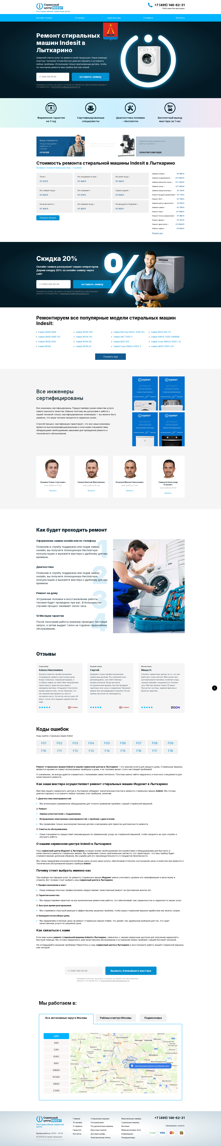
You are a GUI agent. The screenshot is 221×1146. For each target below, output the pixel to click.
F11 (59, 751)
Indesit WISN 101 (84, 336)
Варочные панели (98, 1130)
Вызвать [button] (53, 490)
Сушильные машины (130, 1122)
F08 (154, 743)
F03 (75, 743)
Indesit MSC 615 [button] (121, 341)
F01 (43, 743)
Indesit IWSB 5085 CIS (49, 336)
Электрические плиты (100, 1137)
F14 (107, 751)
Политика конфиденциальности (50, 1139)
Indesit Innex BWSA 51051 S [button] (127, 346)
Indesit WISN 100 (84, 332)
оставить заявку (90, 76)
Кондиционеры (128, 1137)
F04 (91, 743)
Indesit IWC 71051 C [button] (123, 336)
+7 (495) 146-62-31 (169, 5)
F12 (75, 751)
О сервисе (148, 18)
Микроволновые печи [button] (131, 1130)
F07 (138, 743)
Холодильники (97, 1122)
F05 (107, 743)
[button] (92, 179)
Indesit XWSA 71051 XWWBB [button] (165, 336)
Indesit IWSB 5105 (47, 341)
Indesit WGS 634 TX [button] (161, 332)
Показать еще (157, 233)
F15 (122, 751)
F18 (170, 751)
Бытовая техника (44, 18)
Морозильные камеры (131, 1119)
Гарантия (77, 1130)
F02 (59, 743)
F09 (170, 743)
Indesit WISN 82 (84, 341)
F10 (43, 751)
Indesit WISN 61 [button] (83, 346)
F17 (154, 751)
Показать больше (48, 218)
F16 (138, 751)
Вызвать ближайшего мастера (131, 970)
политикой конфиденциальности (65, 87)
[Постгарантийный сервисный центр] (49, 6)
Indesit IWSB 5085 (47, 332)
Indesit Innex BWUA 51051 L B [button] (166, 341)
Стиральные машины (100, 1119)
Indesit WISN (44, 346)
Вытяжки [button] (125, 1126)
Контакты (180, 18)
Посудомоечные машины (102, 1126)
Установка (80, 18)
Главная (76, 1119)
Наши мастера (114, 18)
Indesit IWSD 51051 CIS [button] (162, 346)
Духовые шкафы (98, 1134)
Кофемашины (127, 1134)
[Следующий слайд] (214, 688)
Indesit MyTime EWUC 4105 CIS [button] (129, 332)
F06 (123, 743)
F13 (91, 751)
